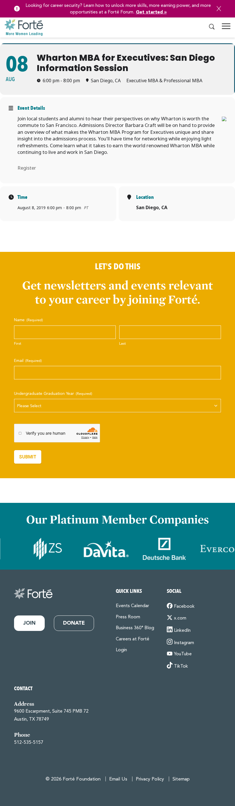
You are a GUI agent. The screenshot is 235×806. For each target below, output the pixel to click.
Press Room (128, 617)
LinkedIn (182, 630)
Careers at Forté (132, 639)
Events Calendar (132, 606)
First (17, 344)
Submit (27, 457)
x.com (180, 618)
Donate (74, 623)
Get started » (151, 12)
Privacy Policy (150, 779)
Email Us (118, 779)
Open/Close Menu (226, 28)
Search (212, 27)
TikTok (181, 666)
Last (122, 344)
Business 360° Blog (135, 628)
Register (26, 167)
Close (219, 8)
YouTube (183, 654)
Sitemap (181, 779)
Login (121, 650)
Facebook (184, 606)
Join (29, 623)
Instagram (184, 643)
